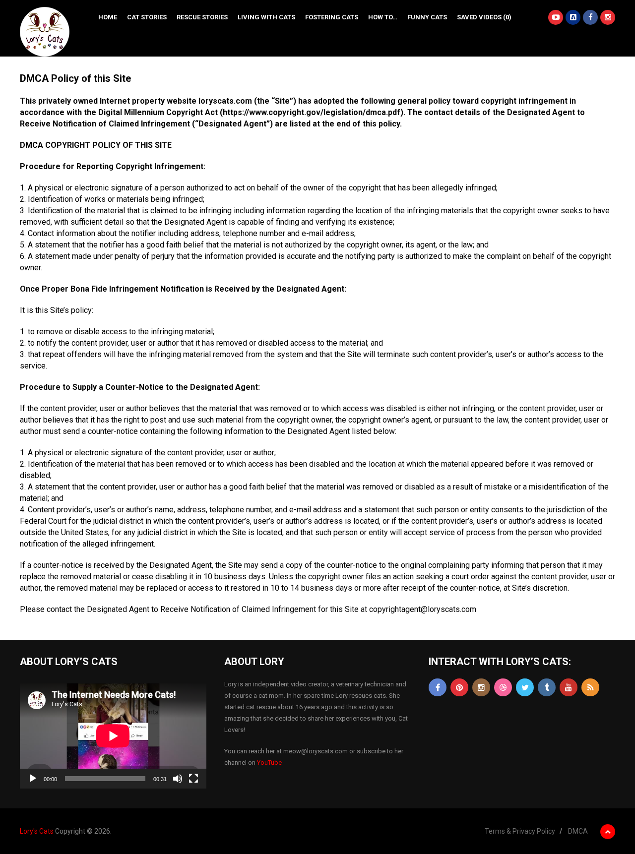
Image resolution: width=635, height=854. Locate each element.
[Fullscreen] (193, 779)
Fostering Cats (331, 17)
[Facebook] (437, 687)
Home (107, 17)
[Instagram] (481, 687)
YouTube (269, 762)
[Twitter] (525, 687)
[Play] (33, 779)
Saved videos (484, 17)
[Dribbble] (503, 687)
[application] (113, 736)
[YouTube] (568, 687)
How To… (382, 17)
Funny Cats (427, 17)
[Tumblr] (547, 687)
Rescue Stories (202, 17)
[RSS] (590, 687)
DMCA (578, 831)
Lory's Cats (37, 831)
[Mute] (178, 779)
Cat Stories (147, 17)
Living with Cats (266, 17)
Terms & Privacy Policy (520, 831)
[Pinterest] (459, 687)
